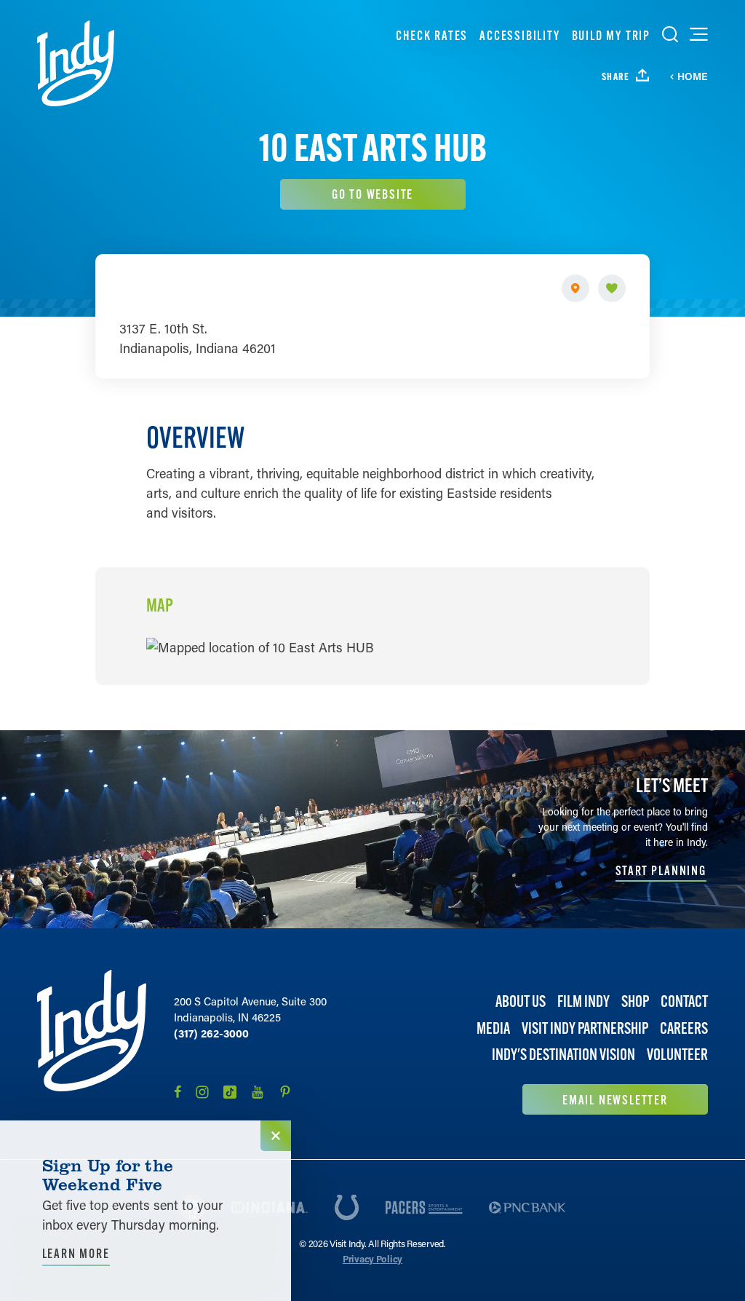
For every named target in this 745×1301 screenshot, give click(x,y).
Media (493, 1028)
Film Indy (583, 1001)
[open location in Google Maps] (260, 646)
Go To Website (372, 194)
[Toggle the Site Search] (670, 34)
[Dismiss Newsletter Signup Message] (275, 1135)
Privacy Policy (372, 1258)
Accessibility (519, 35)
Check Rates (432, 35)
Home (692, 76)
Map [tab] (159, 606)
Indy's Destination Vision (563, 1054)
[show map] (575, 288)
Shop (635, 1001)
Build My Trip (611, 35)
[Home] (75, 63)
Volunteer (677, 1054)
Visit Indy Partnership (585, 1028)
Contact (684, 1001)
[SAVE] (612, 288)
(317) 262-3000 (211, 1033)
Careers (684, 1028)
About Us (520, 1001)
